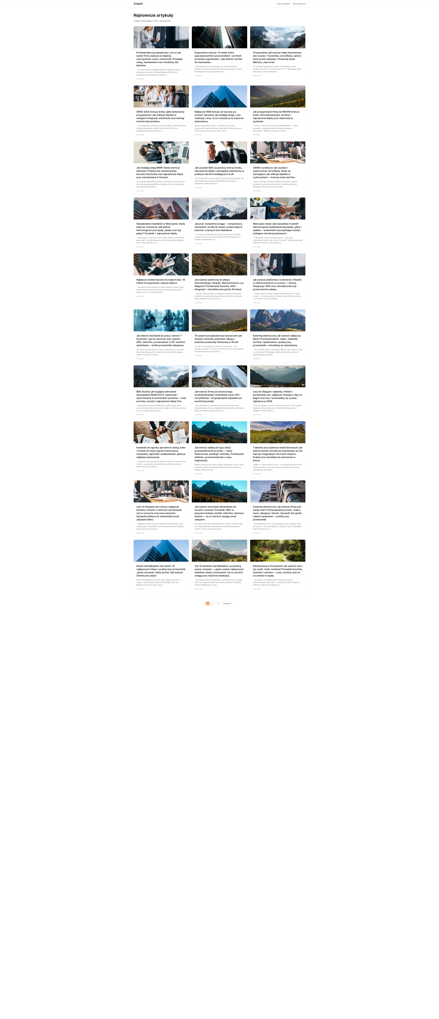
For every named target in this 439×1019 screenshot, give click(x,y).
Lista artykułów (283, 4)
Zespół (138, 3)
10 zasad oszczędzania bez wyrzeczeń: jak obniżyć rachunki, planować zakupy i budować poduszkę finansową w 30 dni (218, 338)
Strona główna (299, 4)
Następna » (227, 603)
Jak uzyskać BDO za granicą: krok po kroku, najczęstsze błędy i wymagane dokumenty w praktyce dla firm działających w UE (219, 171)
